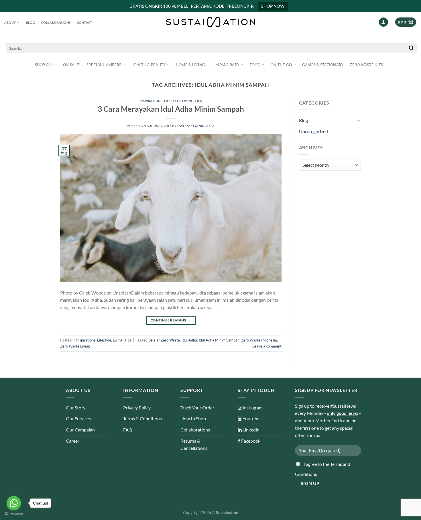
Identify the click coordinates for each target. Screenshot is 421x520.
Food (255, 64)
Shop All (44, 64)
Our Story (75, 407)
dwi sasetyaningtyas (196, 125)
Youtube (250, 418)
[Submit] (411, 48)
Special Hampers (103, 64)
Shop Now (272, 6)
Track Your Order (197, 407)
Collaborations (55, 22)
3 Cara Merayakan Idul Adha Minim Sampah (171, 109)
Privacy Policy (137, 407)
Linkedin (250, 429)
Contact (85, 22)
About (10, 22)
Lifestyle (172, 101)
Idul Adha (189, 340)
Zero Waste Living (75, 346)
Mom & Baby (227, 64)
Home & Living (190, 64)
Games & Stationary (323, 64)
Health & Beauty (148, 64)
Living (187, 101)
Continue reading (171, 320)
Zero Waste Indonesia (259, 340)
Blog (30, 22)
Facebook (250, 441)
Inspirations (151, 101)
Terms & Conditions (142, 418)
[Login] (383, 22)
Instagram (252, 407)
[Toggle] (358, 120)
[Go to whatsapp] (14, 503)
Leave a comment (267, 346)
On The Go (281, 64)
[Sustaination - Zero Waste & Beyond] (210, 22)
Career (72, 441)
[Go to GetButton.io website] (14, 514)
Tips (198, 101)
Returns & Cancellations (193, 444)
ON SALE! (71, 64)
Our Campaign (80, 429)
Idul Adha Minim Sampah (219, 340)
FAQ (127, 429)
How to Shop (193, 418)
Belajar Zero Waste (164, 340)
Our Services (78, 418)
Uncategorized (313, 131)
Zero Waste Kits (366, 64)
